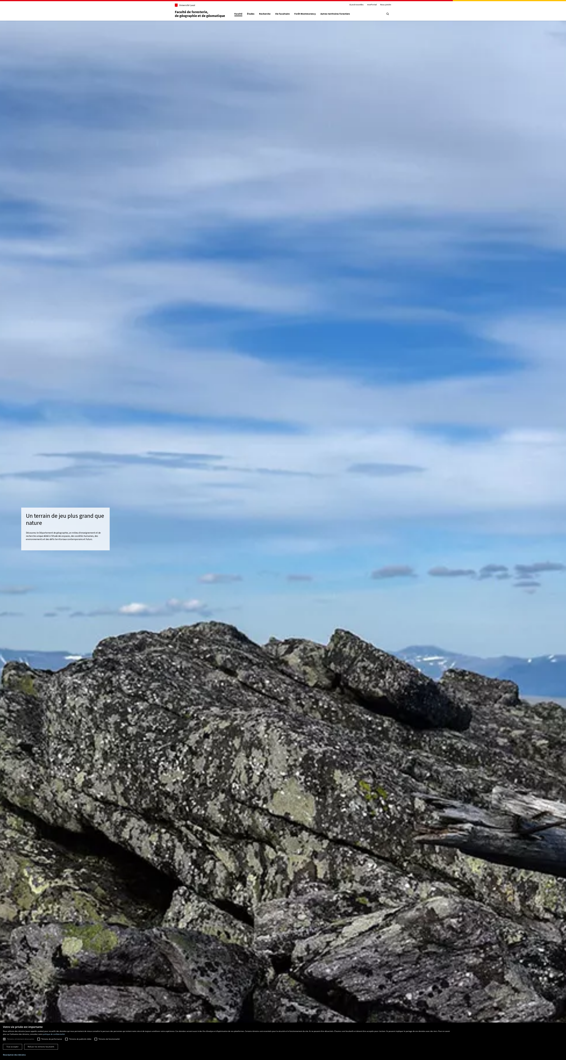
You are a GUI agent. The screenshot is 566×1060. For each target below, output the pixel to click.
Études (250, 13)
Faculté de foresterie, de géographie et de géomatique (200, 14)
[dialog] (283, 1041)
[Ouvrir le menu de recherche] (387, 13)
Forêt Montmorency (305, 13)
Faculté (238, 13)
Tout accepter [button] (12, 1046)
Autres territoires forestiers (335, 13)
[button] (14, 1054)
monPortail (372, 5)
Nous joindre (385, 5)
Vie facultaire (282, 13)
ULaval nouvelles (356, 5)
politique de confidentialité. (54, 1034)
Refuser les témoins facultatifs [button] (41, 1046)
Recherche (264, 13)
